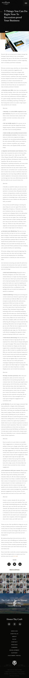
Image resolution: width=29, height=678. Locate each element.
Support (14, 652)
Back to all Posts (14, 569)
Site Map (6, 673)
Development (14, 650)
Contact (14, 641)
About (14, 636)
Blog (14, 639)
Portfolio (14, 633)
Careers (14, 647)
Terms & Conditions (13, 673)
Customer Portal (14, 655)
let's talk (15, 556)
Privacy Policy (22, 673)
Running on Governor (14, 675)
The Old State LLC (12, 671)
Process (14, 644)
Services (14, 631)
